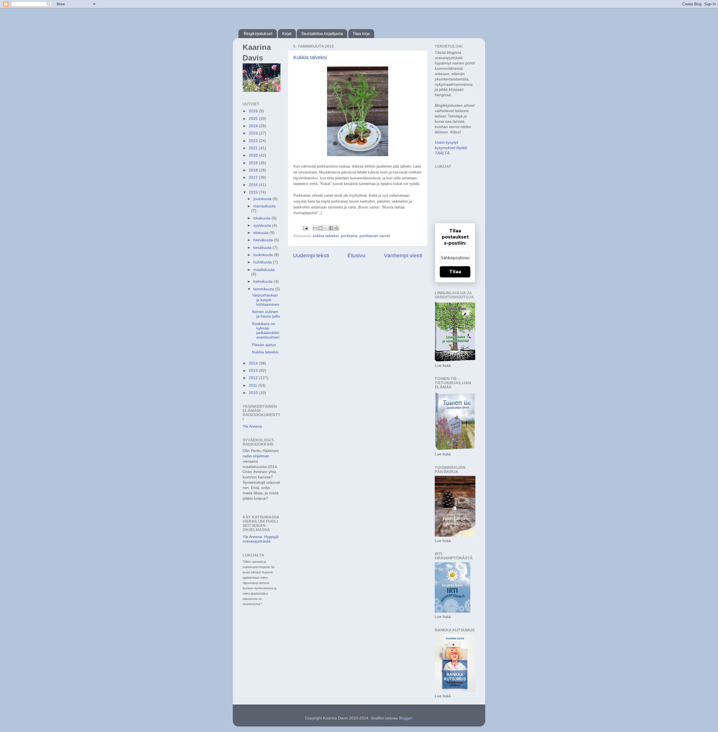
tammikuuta (264, 289)
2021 (254, 148)
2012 (254, 378)
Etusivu (356, 255)
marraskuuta (264, 206)
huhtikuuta (263, 262)
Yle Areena (252, 426)
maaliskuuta (264, 270)
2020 (254, 155)
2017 (254, 177)
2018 (254, 170)
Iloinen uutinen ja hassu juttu (266, 314)
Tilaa (455, 271)
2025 (254, 119)
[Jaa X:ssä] (326, 228)
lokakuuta (262, 218)
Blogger (405, 718)
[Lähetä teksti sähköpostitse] (305, 228)
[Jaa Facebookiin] (331, 228)
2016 (254, 185)
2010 (254, 393)
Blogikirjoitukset (258, 33)
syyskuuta (262, 225)
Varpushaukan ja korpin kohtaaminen (265, 299)
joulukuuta (263, 199)
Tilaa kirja (361, 33)
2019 (254, 163)
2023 (254, 133)
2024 (254, 126)
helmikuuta (263, 281)
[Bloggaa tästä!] (320, 228)
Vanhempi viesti (403, 255)
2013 (254, 371)
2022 (254, 141)
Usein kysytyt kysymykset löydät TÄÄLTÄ (451, 147)
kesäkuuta (263, 247)
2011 (253, 385)
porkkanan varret (375, 236)
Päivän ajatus (264, 345)
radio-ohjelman (256, 456)
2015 (254, 192)
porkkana (349, 236)
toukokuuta (263, 255)
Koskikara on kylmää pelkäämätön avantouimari (265, 331)
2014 (254, 363)
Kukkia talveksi (310, 57)
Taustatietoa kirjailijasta (322, 33)
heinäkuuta (263, 240)
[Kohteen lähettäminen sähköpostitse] (315, 228)
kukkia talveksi (326, 236)
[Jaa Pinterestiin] (336, 228)
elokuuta (261, 233)
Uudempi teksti (311, 255)
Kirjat (286, 33)
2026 (254, 111)
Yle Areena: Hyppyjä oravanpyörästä (261, 539)
